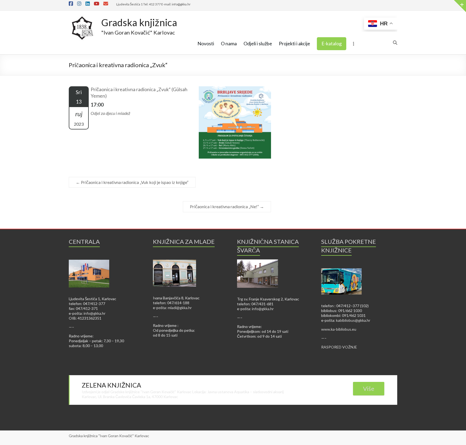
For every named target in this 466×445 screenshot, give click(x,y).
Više (368, 388)
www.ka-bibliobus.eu (338, 329)
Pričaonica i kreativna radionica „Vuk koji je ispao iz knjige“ (132, 182)
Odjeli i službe (258, 43)
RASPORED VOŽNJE (339, 347)
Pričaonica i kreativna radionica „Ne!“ (227, 206)
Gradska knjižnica (139, 22)
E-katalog (331, 43)
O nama (229, 43)
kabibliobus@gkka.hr (353, 320)
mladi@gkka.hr (180, 307)
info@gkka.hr (94, 313)
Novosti (205, 43)
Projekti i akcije (294, 43)
